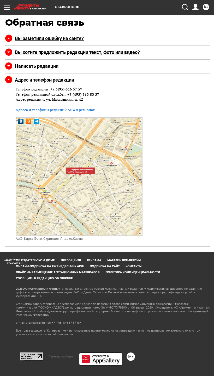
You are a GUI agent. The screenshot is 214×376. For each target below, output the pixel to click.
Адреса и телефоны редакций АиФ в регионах (55, 109)
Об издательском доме (35, 260)
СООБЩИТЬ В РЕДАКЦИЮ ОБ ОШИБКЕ (44, 278)
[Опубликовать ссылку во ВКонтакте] (20, 121)
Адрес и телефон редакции (44, 80)
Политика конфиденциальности (133, 272)
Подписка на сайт (105, 266)
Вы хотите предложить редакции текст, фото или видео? (77, 52)
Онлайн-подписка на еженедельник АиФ (50, 266)
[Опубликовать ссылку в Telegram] (36, 121)
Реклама (94, 260)
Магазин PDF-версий (124, 260)
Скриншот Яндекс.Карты (63, 239)
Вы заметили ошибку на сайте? (49, 38)
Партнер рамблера (61, 356)
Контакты (133, 266)
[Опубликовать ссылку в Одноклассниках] (28, 121)
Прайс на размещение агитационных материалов (58, 272)
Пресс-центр (71, 260)
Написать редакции (36, 66)
